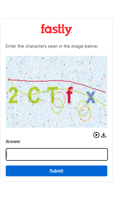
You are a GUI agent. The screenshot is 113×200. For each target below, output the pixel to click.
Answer (13, 141)
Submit (56, 170)
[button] (96, 135)
